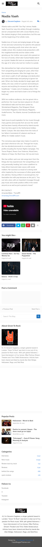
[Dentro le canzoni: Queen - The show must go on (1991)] (6, 431)
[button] (3, 4)
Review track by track (21, 464)
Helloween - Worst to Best (23, 421)
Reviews (21, 467)
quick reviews (21, 475)
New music (21, 460)
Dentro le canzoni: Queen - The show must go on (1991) (25, 430)
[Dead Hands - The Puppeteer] (31, 245)
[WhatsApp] (23, 225)
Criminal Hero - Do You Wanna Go (10, 255)
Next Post (35, 309)
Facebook (5, 488)
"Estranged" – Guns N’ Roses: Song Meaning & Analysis (26, 439)
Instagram (5, 499)
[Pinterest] (28, 225)
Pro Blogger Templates (25, 540)
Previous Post (8, 309)
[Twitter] (18, 225)
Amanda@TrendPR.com (10, 196)
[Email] (33, 225)
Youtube (4, 496)
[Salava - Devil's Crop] (11, 268)
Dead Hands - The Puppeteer (29, 255)
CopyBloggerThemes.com (21, 542)
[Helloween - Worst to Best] (6, 423)
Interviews (21, 456)
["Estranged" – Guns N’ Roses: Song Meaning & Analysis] (6, 440)
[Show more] (38, 225)
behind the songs (21, 471)
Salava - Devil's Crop (10, 277)
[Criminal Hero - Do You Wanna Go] (11, 245)
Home (4, 12)
